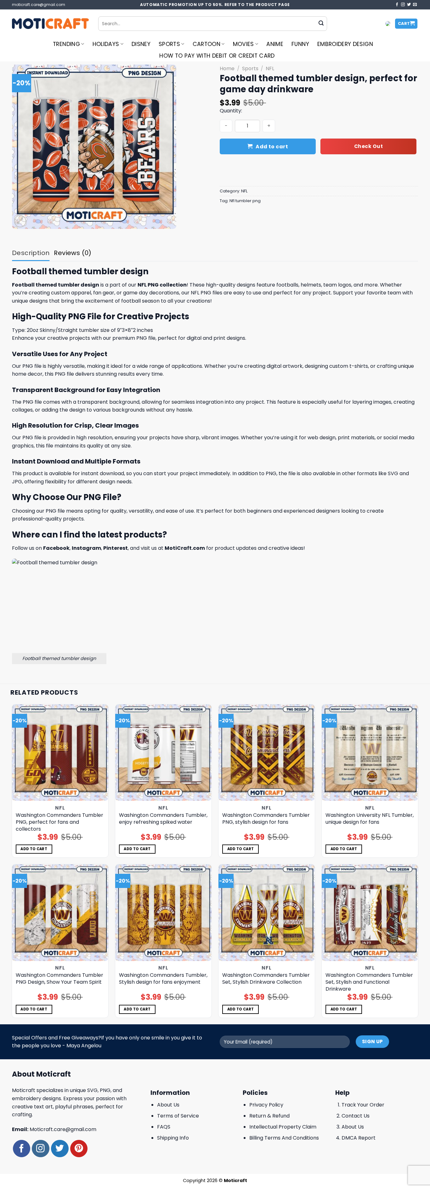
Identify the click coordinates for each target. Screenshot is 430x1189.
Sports (169, 44)
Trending (66, 44)
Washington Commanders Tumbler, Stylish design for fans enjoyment (163, 979)
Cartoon (206, 44)
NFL (270, 68)
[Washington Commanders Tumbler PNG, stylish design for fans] (266, 752)
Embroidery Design (345, 44)
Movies (243, 44)
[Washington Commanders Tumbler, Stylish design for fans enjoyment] (163, 912)
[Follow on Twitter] (409, 5)
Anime (274, 44)
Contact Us (356, 1115)
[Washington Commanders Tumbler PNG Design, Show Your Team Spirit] (60, 912)
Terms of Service (178, 1115)
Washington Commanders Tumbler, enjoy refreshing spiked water (163, 819)
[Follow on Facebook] (397, 5)
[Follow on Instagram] (403, 5)
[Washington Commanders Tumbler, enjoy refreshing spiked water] (163, 752)
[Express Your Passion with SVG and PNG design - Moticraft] (50, 23)
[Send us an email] (415, 5)
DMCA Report (359, 1137)
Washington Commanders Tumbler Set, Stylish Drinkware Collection (266, 979)
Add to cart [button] (33, 848)
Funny (300, 44)
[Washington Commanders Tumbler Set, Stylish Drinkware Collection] (266, 912)
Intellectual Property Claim (282, 1126)
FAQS (163, 1126)
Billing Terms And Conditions (284, 1137)
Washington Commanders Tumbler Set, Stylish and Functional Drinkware (369, 982)
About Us (168, 1104)
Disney (141, 44)
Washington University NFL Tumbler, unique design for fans (369, 819)
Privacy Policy (266, 1104)
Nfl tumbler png (245, 200)
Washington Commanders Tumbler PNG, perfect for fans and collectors (59, 822)
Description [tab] (30, 252)
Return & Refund (269, 1115)
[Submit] (321, 23)
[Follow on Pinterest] (79, 1148)
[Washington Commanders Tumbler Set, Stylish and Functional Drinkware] (370, 912)
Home (227, 68)
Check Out (368, 146)
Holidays (106, 44)
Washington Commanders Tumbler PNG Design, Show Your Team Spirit (59, 979)
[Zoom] (20, 221)
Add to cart (272, 146)
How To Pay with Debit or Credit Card (217, 56)
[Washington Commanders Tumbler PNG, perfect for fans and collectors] (60, 752)
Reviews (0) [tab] (72, 252)
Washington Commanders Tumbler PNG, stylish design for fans (266, 819)
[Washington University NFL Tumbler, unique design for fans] (370, 752)
